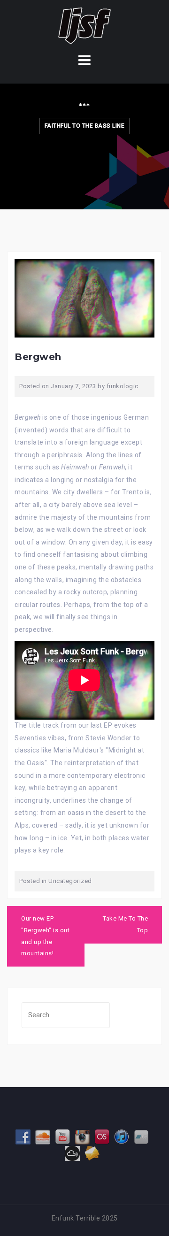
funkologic (122, 386)
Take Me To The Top (125, 924)
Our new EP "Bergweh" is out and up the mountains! (45, 936)
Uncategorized (70, 880)
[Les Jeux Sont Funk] (84, 25)
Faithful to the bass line (85, 126)
